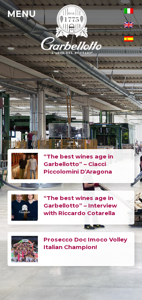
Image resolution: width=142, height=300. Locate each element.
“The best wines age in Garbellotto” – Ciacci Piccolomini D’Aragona (78, 164)
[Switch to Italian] (128, 11)
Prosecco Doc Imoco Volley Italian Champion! (85, 243)
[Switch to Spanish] (128, 39)
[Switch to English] (128, 25)
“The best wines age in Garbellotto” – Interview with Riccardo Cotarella (80, 205)
